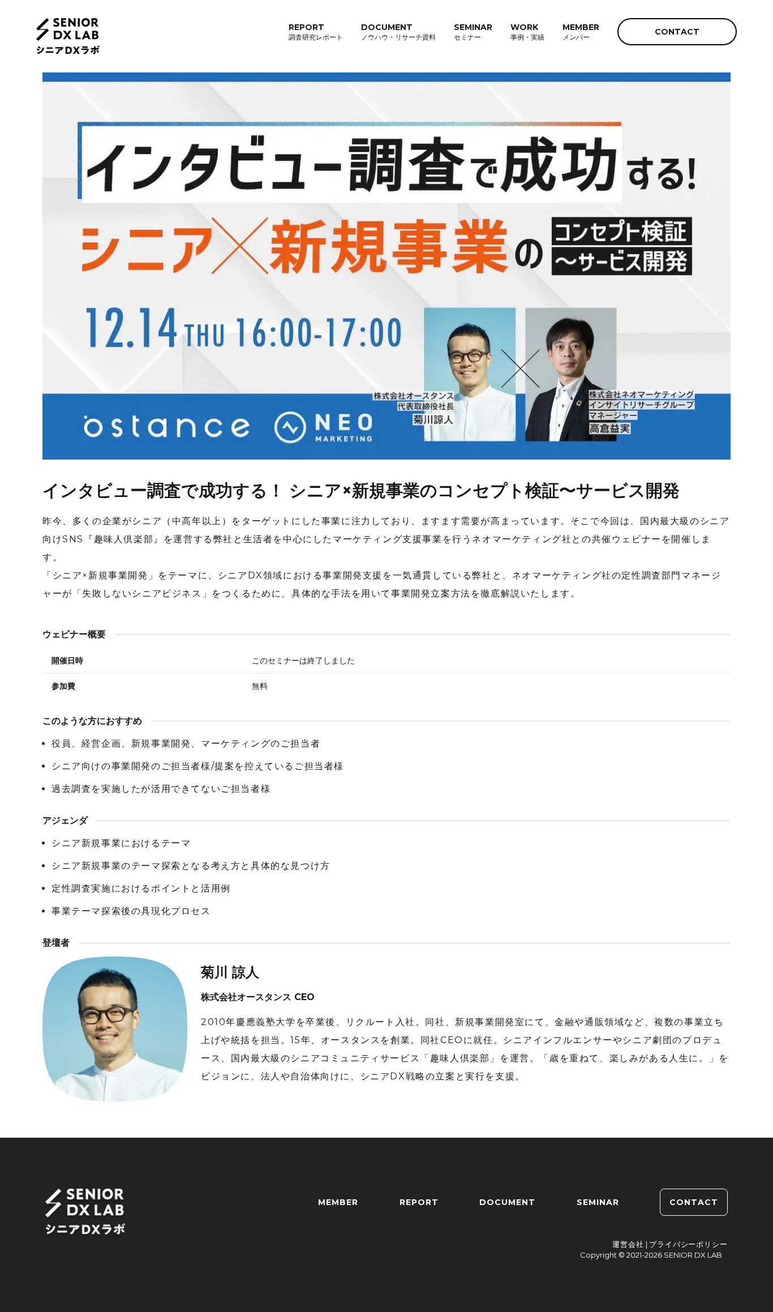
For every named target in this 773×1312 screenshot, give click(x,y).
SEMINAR (598, 1202)
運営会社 (628, 1244)
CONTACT (677, 32)
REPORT (419, 1202)
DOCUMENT (507, 1202)
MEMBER (338, 1202)
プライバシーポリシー (688, 1244)
